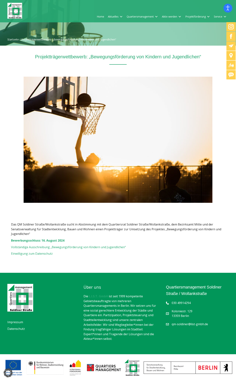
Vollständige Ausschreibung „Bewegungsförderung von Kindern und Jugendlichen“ (68, 247)
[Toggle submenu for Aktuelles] (121, 16)
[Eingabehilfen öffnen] (227, 8)
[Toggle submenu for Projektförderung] (208, 16)
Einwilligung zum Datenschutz (32, 254)
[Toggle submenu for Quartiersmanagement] (156, 16)
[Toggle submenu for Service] (225, 16)
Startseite (13, 39)
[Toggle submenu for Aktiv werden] (180, 16)
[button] (8, 373)
